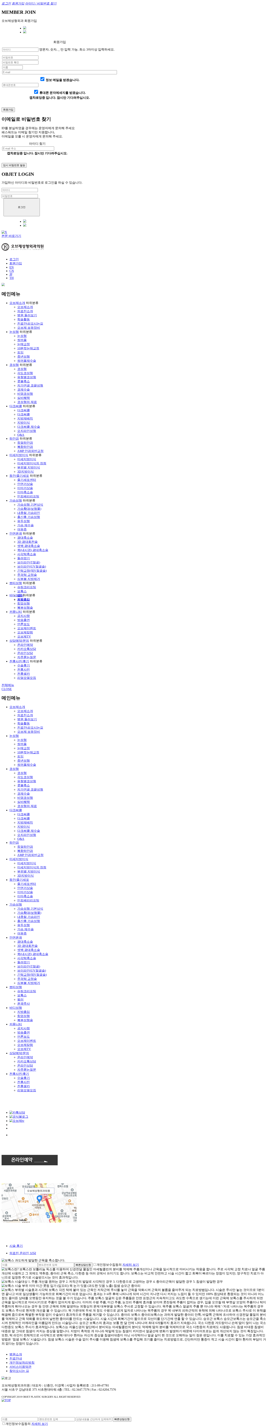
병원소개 (15, 1354)
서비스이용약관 (20, 1366)
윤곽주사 (23, 1003)
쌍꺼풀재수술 (26, 360)
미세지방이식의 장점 (31, 463)
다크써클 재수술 (28, 426)
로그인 (14, 259)
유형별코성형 (26, 377)
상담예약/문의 (19, 640)
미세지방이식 (18, 455)
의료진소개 (25, 311)
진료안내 (15, 1358)
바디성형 (15, 595)
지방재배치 (25, 418)
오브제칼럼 (25, 632)
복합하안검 (25, 446)
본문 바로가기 (11, 236)
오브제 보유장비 (28, 327)
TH (11, 278)
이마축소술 (25, 492)
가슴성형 (15, 500)
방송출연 (23, 620)
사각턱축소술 (26, 554)
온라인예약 (25, 644)
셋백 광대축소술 (28, 546)
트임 (20, 352)
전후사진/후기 (19, 661)
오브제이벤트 (26, 628)
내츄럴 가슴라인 (28, 513)
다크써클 (15, 406)
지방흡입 (23, 599)
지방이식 (23, 422)
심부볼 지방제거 (28, 579)
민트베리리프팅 (28, 496)
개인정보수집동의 (109, 1264)
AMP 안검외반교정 (30, 451)
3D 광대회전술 (27, 541)
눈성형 (14, 331)
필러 (20, 999)
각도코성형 (25, 373)
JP (10, 274)
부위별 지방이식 (28, 467)
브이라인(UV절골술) (31, 566)
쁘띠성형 (15, 583)
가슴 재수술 (25, 525)
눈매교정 (23, 344)
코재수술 (23, 389)
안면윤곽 (15, 533)
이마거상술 (25, 488)
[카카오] (24, 32)
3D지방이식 (25, 471)
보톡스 (22, 591)
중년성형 (23, 356)
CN (11, 270)
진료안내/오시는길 (30, 323)
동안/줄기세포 (19, 475)
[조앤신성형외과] (23, 249)
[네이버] (24, 28)
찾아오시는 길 (19, 1371)
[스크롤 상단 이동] (6, 1400)
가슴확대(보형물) (29, 508)
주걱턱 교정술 (27, 574)
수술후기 (23, 665)
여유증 (22, 529)
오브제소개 (17, 303)
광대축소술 (25, 537)
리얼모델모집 (26, 677)
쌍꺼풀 (22, 340)
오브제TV (24, 636)
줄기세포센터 (26, 479)
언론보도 (23, 624)
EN (11, 267)
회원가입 (15, 263)
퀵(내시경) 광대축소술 (32, 550)
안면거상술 (25, 484)
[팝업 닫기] (4, 232)
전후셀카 (23, 673)
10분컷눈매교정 (28, 348)
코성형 (14, 364)
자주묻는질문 (26, 657)
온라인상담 (25, 653)
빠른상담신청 (83, 1264)
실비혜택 (23, 398)
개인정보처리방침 (22, 1362)
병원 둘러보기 (27, 315)
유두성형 (23, 521)
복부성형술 (25, 607)
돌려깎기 (23, 558)
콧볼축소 (23, 381)
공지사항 (23, 616)
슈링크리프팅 (26, 587)
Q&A (20, 434)
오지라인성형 (26, 431)
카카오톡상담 (26, 649)
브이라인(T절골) (28, 562)
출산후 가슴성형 (28, 517)
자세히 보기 (130, 1264)
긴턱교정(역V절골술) (32, 570)
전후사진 (23, 669)
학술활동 (23, 319)
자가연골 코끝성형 (30, 385)
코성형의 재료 (27, 402)
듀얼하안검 (25, 442)
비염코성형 (25, 393)
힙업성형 (23, 603)
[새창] (3, 285)
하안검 (14, 438)
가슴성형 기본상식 (30, 504)
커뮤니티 (15, 611)
